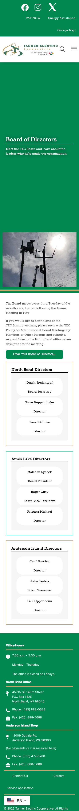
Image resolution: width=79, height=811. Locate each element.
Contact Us (20, 776)
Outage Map (66, 30)
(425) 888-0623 (34, 709)
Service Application (20, 788)
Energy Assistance (61, 18)
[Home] (30, 49)
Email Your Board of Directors (33, 354)
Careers (59, 776)
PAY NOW (33, 18)
